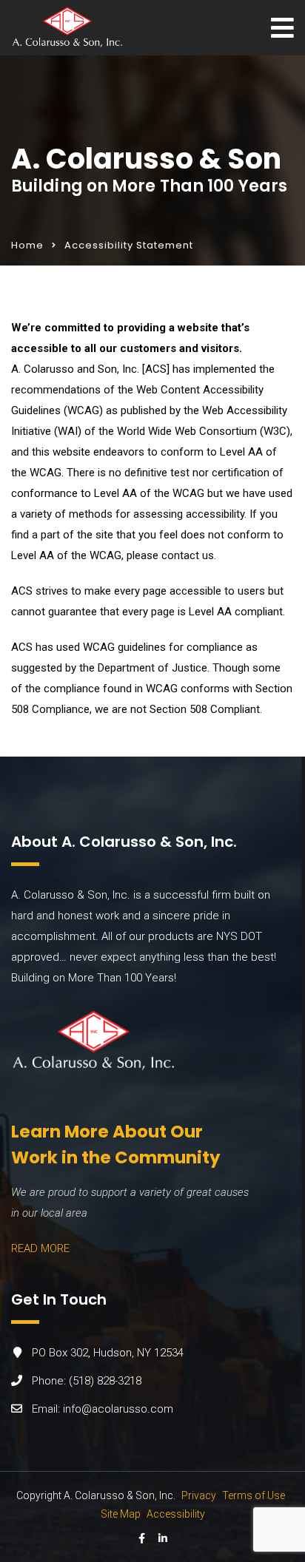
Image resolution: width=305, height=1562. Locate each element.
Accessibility (176, 1514)
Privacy (198, 1495)
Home (27, 245)
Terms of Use (253, 1495)
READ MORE (40, 1248)
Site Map (121, 1514)
